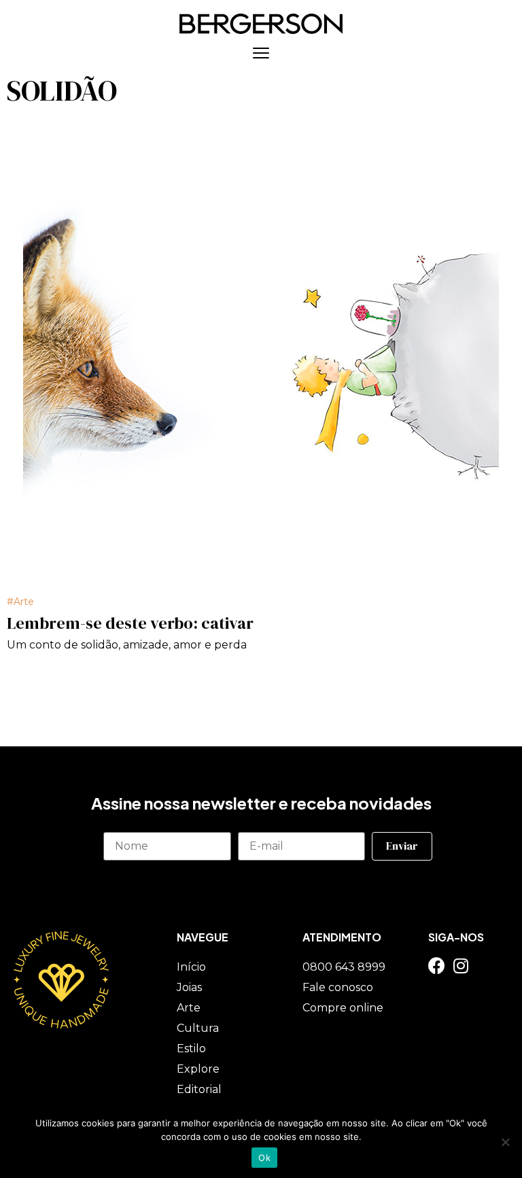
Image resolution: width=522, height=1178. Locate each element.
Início (191, 966)
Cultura (198, 1028)
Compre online (342, 1007)
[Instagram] (460, 965)
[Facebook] (436, 965)
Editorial (199, 1089)
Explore (198, 1068)
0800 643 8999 (343, 966)
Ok (264, 1157)
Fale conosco (337, 987)
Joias (189, 987)
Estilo (191, 1048)
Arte (24, 601)
